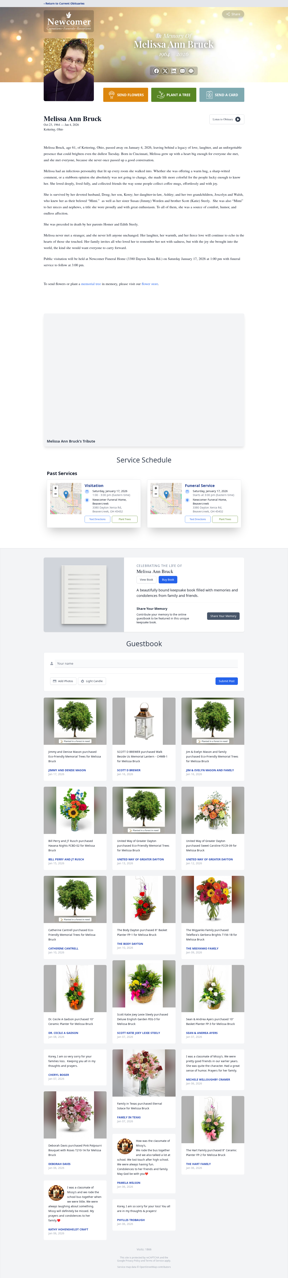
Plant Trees (125, 519)
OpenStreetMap (148, 1267)
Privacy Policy (133, 1260)
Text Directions (97, 519)
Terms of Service (155, 1260)
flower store (150, 283)
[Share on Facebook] (156, 70)
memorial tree (91, 283)
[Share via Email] (182, 70)
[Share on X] (165, 70)
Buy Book (168, 579)
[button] (65, 495)
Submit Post (227, 681)
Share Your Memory (223, 616)
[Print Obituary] (191, 70)
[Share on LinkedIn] (173, 70)
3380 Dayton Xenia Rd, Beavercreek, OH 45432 (107, 509)
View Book (146, 579)
